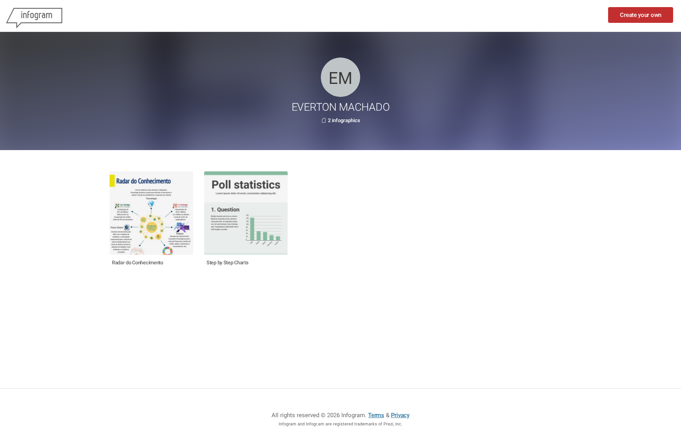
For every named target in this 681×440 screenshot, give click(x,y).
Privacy (400, 415)
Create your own (640, 15)
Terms (376, 415)
